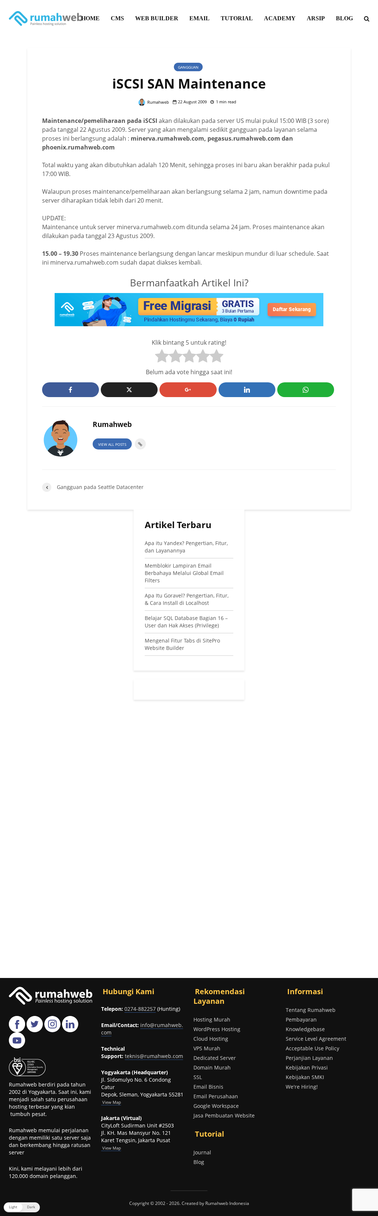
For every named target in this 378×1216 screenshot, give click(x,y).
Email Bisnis (208, 1086)
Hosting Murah (211, 1019)
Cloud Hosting (210, 1038)
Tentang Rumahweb (311, 1009)
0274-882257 (140, 1008)
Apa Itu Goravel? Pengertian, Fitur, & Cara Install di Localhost (186, 599)
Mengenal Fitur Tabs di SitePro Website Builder (182, 644)
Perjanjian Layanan (309, 1057)
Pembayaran (301, 1019)
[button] (22, 1207)
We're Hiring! (302, 1086)
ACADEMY (280, 18)
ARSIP (316, 18)
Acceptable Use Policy (312, 1048)
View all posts (112, 444)
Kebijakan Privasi (307, 1067)
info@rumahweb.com (142, 1029)
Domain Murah (212, 1067)
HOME (90, 18)
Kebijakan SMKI (305, 1077)
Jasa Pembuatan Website (224, 1115)
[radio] (162, 357)
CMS (117, 18)
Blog (198, 1161)
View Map (111, 1148)
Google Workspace (216, 1105)
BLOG (344, 18)
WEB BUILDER (156, 18)
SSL (197, 1077)
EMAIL (199, 18)
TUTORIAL (237, 18)
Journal (202, 1152)
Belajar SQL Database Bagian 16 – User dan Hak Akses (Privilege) (186, 621)
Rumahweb (157, 102)
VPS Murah (206, 1048)
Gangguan (188, 67)
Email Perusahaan (215, 1096)
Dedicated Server (214, 1057)
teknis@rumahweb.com (154, 1056)
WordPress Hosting (216, 1029)
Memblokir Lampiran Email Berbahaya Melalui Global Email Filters (184, 573)
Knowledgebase (305, 1029)
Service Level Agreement (316, 1038)
